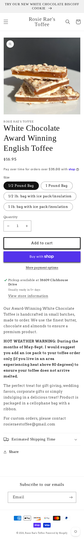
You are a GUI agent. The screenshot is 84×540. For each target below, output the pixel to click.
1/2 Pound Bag (21, 186)
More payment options (42, 267)
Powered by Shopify (57, 533)
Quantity (11, 217)
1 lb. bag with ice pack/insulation (38, 207)
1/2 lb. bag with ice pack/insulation (39, 196)
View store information (28, 296)
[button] (6, 22)
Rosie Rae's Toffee (35, 533)
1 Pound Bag (57, 186)
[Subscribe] (71, 497)
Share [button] (14, 452)
